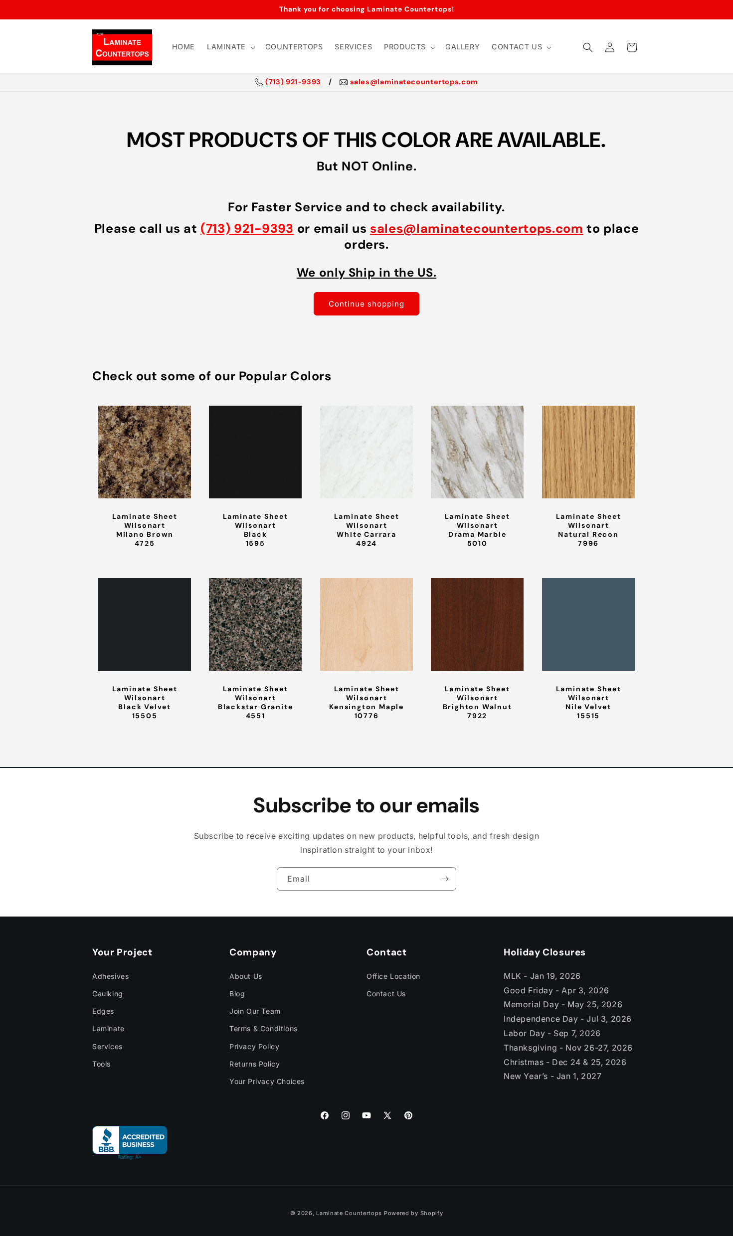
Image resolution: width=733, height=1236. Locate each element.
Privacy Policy (254, 1046)
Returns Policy (254, 1063)
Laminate (108, 1028)
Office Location (393, 975)
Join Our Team (255, 1011)
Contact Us (386, 993)
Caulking (107, 993)
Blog (237, 993)
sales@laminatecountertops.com (414, 82)
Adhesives (110, 975)
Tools (101, 1063)
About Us (245, 975)
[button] (230, 47)
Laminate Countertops (349, 1213)
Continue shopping (366, 304)
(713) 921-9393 (293, 82)
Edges (103, 1011)
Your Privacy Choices (267, 1081)
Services (107, 1046)
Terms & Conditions (263, 1028)
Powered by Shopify (413, 1213)
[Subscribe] (445, 879)
